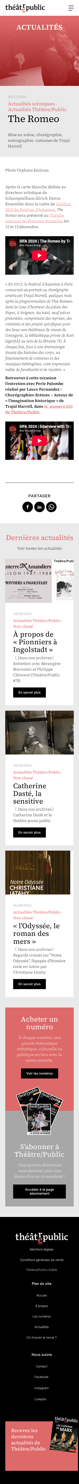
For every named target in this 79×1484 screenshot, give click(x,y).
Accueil (41, 1295)
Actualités (42, 1327)
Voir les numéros (39, 1073)
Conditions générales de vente (41, 1260)
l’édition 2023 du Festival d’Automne (38, 206)
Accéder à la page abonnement (39, 1191)
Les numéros (41, 1316)
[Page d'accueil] (25, 8)
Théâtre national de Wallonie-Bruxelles (34, 218)
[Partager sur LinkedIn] (39, 506)
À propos (41, 1306)
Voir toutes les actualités (39, 548)
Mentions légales (42, 1249)
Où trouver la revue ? (42, 1337)
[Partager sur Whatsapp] (51, 506)
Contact (41, 1366)
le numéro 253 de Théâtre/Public (39, 409)
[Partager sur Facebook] (27, 506)
